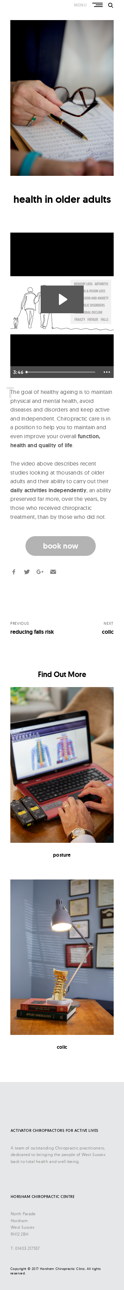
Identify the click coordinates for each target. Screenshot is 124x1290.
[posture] (62, 765)
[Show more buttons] (107, 372)
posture (62, 855)
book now (60, 546)
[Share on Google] (40, 571)
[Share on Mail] (53, 571)
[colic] (62, 957)
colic (62, 1047)
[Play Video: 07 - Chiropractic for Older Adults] (62, 299)
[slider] (61, 372)
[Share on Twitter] (26, 571)
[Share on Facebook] (13, 571)
